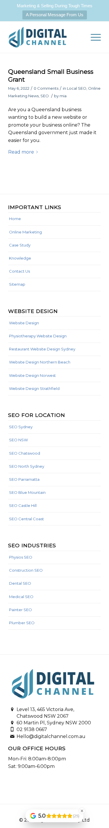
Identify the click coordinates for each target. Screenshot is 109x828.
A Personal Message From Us (54, 14)
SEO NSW (18, 440)
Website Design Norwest (32, 375)
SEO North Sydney (26, 466)
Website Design (24, 323)
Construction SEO (26, 570)
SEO (44, 95)
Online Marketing (25, 232)
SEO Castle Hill (23, 505)
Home (15, 218)
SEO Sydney (21, 426)
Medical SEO (21, 596)
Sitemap (17, 284)
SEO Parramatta (24, 479)
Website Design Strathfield (34, 388)
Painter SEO (20, 609)
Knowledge (20, 258)
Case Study (20, 245)
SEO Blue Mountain (27, 492)
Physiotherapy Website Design (38, 336)
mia (63, 95)
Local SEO (76, 88)
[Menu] (93, 37)
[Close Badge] (82, 811)
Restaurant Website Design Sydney (42, 349)
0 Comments (46, 88)
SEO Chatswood (24, 453)
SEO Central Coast (26, 518)
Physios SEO (20, 557)
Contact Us (19, 271)
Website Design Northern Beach (39, 362)
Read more (21, 152)
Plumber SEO (22, 622)
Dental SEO (20, 583)
